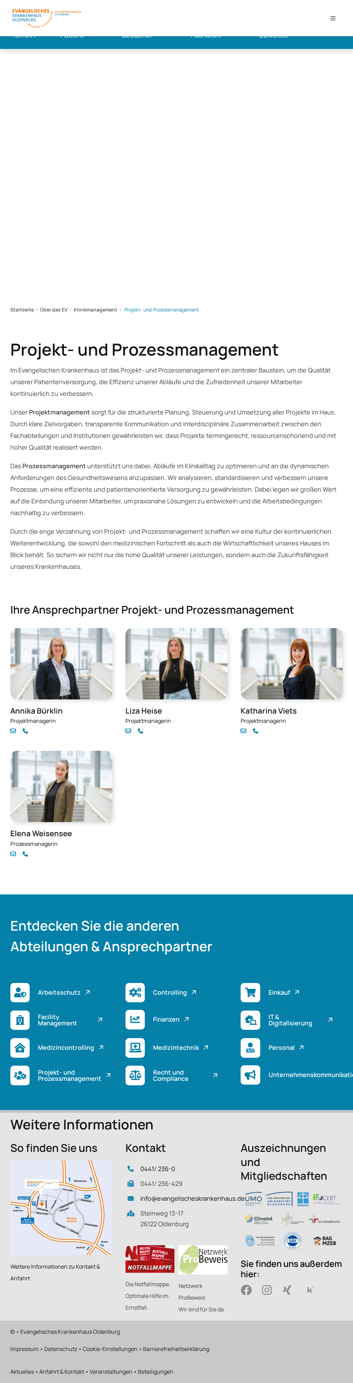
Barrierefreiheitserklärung (176, 1349)
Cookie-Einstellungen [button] (110, 1349)
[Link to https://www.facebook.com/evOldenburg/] (246, 1289)
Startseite (22, 309)
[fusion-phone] (25, 731)
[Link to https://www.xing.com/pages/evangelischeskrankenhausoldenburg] (289, 1289)
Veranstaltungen (111, 1371)
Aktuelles (22, 1371)
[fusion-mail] (13, 731)
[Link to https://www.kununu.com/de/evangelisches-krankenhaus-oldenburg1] (310, 1289)
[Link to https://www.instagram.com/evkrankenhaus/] (268, 1289)
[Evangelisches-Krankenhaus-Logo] (46, 10)
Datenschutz (60, 1349)
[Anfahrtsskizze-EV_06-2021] (61, 1163)
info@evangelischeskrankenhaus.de (192, 1198)
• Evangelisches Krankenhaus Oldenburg (68, 1331)
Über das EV (54, 309)
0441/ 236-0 (157, 1169)
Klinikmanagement (95, 309)
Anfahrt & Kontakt (61, 1371)
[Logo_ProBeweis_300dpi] (203, 1248)
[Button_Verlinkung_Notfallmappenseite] (149, 1248)
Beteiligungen (155, 1371)
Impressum (24, 1349)
